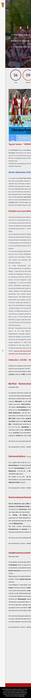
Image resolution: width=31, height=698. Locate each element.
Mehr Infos (21, 696)
